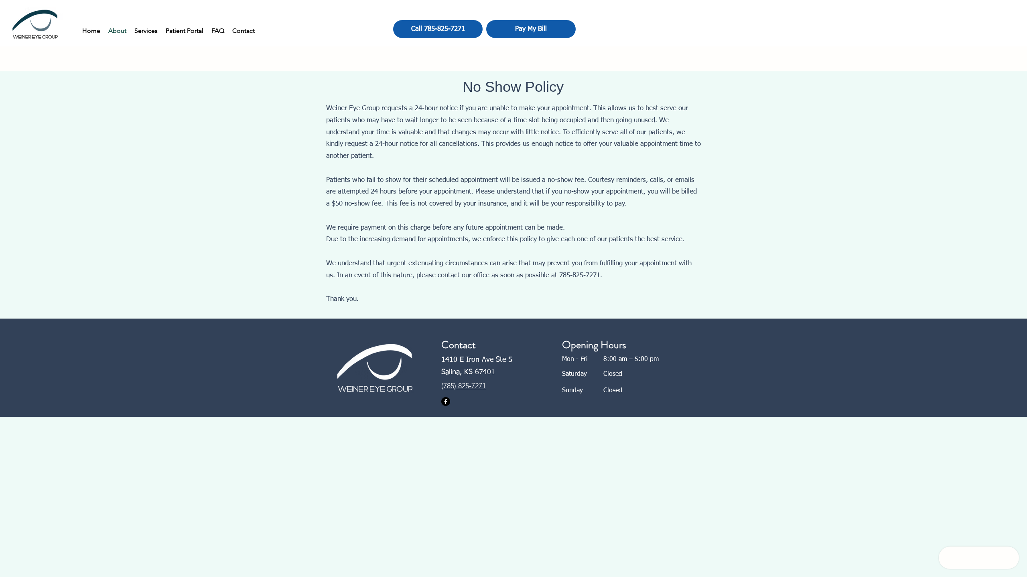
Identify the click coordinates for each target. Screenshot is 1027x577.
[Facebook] (445, 401)
